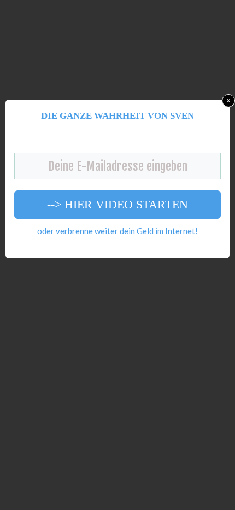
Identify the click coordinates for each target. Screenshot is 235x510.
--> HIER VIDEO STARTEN (117, 204)
